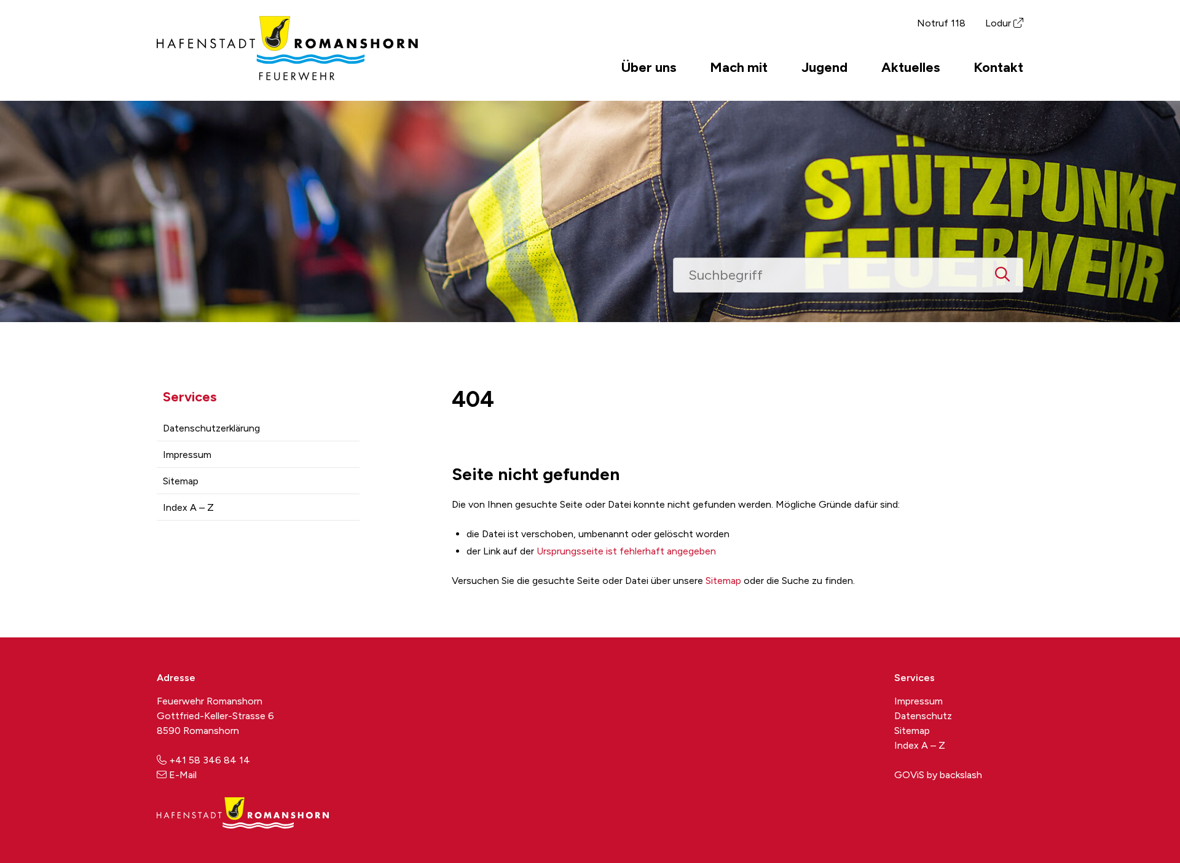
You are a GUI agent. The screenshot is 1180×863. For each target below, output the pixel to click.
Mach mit (739, 66)
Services (189, 396)
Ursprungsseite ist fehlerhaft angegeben (626, 551)
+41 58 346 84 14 (209, 760)
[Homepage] (287, 77)
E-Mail (183, 775)
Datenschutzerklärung (211, 428)
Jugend (824, 66)
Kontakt (998, 66)
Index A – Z (188, 507)
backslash (961, 775)
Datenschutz (923, 716)
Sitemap (181, 481)
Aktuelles (910, 66)
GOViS (909, 775)
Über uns (648, 66)
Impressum (187, 454)
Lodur (998, 23)
